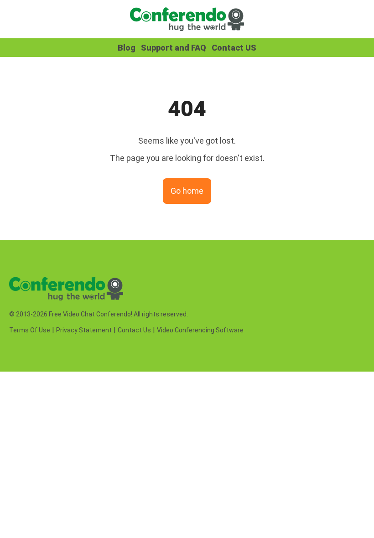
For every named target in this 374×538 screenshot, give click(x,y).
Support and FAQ (173, 47)
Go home (187, 191)
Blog (126, 47)
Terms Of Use (29, 330)
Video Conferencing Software (200, 330)
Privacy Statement (84, 330)
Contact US (234, 47)
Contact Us (134, 330)
